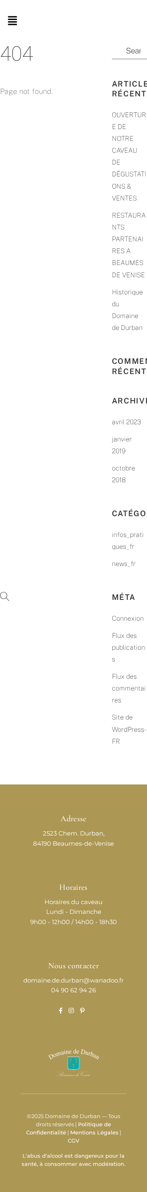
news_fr (124, 564)
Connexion (128, 618)
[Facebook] (60, 1011)
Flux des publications (128, 647)
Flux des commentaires (129, 688)
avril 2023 (126, 422)
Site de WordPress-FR (129, 729)
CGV (73, 1141)
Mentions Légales (94, 1133)
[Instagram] (71, 1011)
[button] (12, 21)
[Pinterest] (82, 1011)
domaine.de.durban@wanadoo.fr (73, 980)
